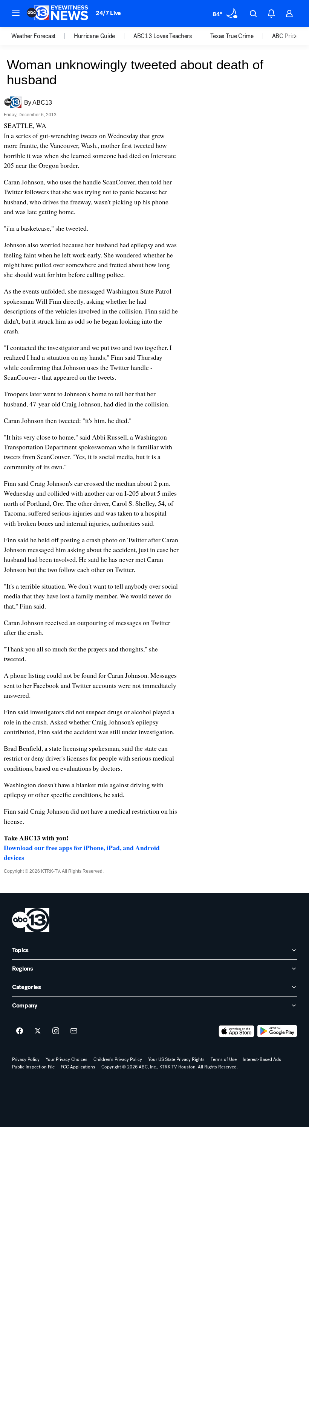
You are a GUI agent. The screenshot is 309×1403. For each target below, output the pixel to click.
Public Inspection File (33, 1067)
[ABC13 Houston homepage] (57, 13)
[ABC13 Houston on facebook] (19, 1031)
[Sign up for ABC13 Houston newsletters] (73, 1031)
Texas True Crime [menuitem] (232, 36)
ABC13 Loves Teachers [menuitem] (162, 36)
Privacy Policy (26, 1059)
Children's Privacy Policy (117, 1059)
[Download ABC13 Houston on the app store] (237, 1031)
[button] (16, 12)
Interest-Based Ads (262, 1059)
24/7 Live (108, 13)
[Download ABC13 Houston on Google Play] (277, 1031)
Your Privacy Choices (66, 1059)
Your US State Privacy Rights (176, 1059)
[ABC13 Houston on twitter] (37, 1031)
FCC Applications (78, 1067)
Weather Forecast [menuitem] (33, 36)
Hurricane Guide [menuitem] (94, 36)
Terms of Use (224, 1059)
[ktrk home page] (30, 920)
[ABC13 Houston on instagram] (55, 1031)
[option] (42, 36)
